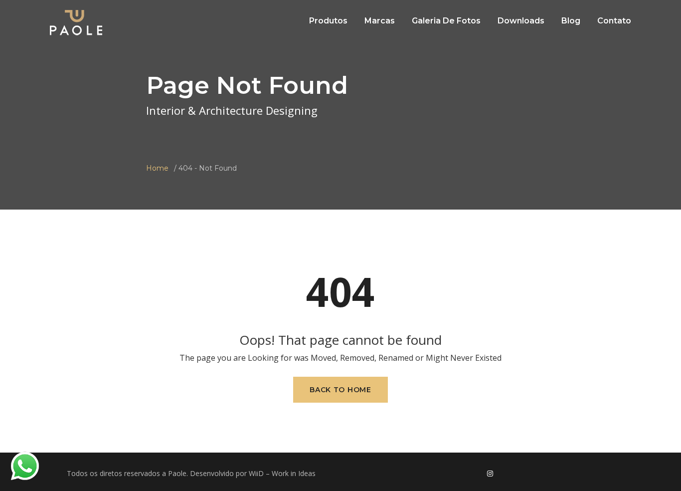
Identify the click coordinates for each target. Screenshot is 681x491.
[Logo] (76, 22)
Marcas (379, 20)
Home (157, 168)
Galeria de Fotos (446, 20)
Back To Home (340, 389)
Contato (614, 20)
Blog (570, 20)
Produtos (328, 20)
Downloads (521, 20)
